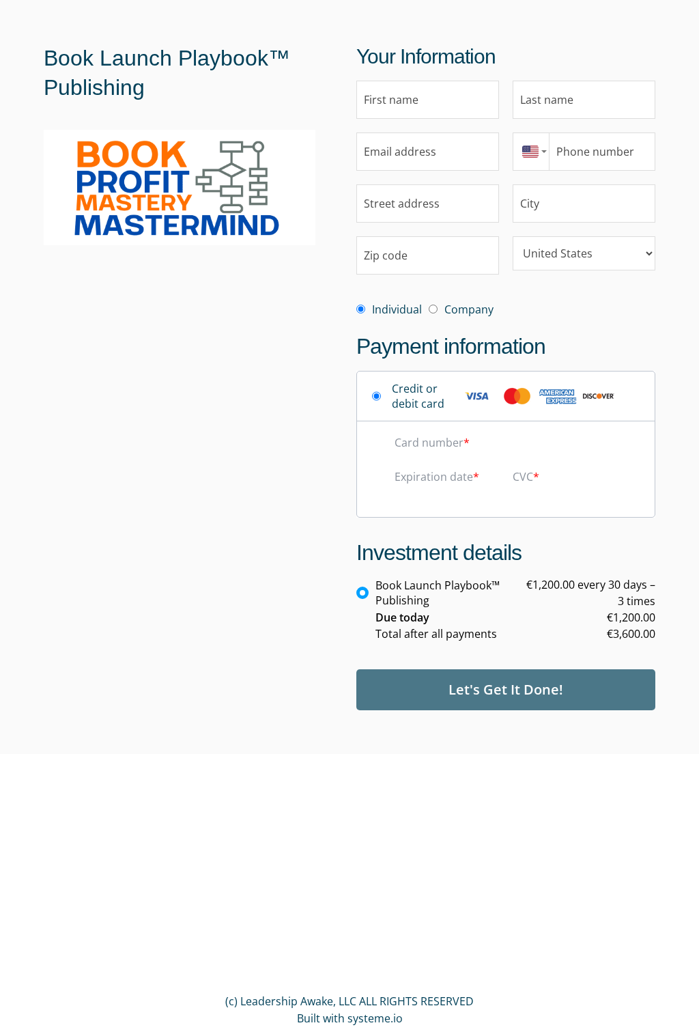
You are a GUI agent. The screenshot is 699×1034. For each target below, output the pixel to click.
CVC (523, 476)
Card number (429, 442)
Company (469, 309)
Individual (397, 309)
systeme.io (375, 1018)
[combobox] (531, 151)
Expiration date (434, 476)
